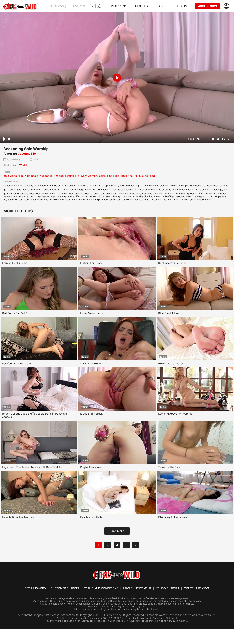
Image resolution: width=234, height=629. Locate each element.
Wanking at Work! (90, 363)
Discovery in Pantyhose (172, 517)
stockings (148, 175)
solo (137, 175)
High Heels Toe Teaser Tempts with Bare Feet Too (32, 467)
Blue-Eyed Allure (168, 313)
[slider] (97, 139)
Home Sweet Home (92, 313)
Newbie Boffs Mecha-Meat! (18, 517)
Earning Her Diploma (14, 263)
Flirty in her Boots (91, 263)
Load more (117, 531)
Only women (89, 175)
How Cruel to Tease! (170, 363)
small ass (113, 175)
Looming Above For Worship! (175, 413)
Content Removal (197, 588)
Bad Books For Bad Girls (17, 313)
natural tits (72, 175)
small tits (127, 175)
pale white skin (13, 175)
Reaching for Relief (91, 517)
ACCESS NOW (207, 6)
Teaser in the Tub (169, 467)
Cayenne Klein (28, 153)
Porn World (19, 165)
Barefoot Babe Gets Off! (16, 363)
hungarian (46, 175)
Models (141, 6)
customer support (65, 588)
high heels (31, 175)
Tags (160, 6)
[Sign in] (227, 6)
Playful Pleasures (90, 467)
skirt (102, 175)
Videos (116, 6)
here (64, 618)
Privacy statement (137, 588)
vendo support (167, 588)
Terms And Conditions (101, 588)
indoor (59, 175)
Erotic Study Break (91, 413)
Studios (180, 6)
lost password (34, 588)
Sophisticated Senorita (172, 263)
